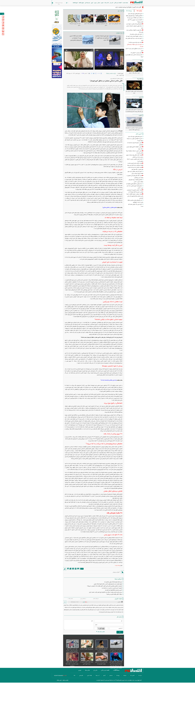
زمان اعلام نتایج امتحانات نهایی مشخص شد (113, 582)
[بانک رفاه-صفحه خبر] (57, 70)
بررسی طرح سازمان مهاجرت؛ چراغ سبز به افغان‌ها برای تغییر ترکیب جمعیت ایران (105, 592)
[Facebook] (70, 569)
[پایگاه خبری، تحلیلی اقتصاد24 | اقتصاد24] (134, 3)
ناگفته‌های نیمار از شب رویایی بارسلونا (134, 91)
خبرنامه (124, 675)
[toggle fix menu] (2, 14)
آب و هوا (97, 675)
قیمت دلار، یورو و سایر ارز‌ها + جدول (74, 24)
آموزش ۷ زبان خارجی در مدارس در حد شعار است (112, 588)
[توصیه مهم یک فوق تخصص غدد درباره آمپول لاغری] (86, 657)
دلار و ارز (111, 3)
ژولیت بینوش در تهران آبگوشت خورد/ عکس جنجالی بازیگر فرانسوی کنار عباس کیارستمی (134, 196)
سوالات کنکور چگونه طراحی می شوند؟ (114, 594)
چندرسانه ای (87, 3)
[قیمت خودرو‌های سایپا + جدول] (114, 18)
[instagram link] (3, 20)
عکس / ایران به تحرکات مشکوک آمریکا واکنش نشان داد (81, 67)
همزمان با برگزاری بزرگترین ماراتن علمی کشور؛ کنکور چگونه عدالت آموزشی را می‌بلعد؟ (104, 586)
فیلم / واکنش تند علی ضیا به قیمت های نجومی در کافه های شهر (110, 67)
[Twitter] (68, 569)
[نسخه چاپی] (89, 73)
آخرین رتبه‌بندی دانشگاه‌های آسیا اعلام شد (113, 590)
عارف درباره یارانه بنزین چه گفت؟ (135, 42)
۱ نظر (118, 75)
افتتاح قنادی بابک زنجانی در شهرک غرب (134, 24)
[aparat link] (3, 28)
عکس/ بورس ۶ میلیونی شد (136, 53)
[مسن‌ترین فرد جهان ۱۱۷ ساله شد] (86, 644)
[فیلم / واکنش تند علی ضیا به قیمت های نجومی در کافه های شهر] (109, 60)
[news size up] (101, 73)
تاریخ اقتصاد (75, 3)
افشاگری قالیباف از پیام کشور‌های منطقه (134, 16)
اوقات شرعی (89, 675)
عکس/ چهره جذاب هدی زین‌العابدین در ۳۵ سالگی (130, 7)
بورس (95, 3)
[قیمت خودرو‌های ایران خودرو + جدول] (100, 18)
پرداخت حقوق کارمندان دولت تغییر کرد (134, 36)
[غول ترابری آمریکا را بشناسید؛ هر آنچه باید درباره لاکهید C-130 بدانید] (115, 40)
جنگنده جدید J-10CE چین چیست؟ (134, 18)
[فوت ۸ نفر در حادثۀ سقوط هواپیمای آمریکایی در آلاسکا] (72, 644)
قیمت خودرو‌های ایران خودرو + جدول (101, 24)
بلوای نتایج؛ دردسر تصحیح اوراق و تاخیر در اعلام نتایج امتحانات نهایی (108, 584)
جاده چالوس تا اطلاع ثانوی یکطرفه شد (134, 184)
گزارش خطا (78, 569)
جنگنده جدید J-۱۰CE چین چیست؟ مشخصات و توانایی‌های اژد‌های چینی (76, 38)
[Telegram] (73, 569)
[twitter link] (3, 25)
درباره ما (140, 675)
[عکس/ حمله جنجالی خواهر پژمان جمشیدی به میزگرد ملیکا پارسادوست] (72, 657)
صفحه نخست (125, 3)
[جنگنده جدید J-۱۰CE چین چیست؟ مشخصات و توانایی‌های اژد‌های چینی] (88, 40)
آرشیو (104, 675)
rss (74, 675)
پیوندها (117, 675)
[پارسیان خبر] (57, 36)
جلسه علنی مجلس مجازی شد (136, 34)
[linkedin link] (3, 31)
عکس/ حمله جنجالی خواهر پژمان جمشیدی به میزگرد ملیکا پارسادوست (72, 664)
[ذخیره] (93, 73)
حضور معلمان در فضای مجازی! (110, 207)
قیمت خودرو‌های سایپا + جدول (114, 23)
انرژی (92, 3)
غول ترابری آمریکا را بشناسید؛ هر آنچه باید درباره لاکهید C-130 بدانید (102, 38)
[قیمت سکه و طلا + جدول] (87, 18)
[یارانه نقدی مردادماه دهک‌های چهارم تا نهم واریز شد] (101, 657)
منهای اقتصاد (81, 3)
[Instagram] (75, 569)
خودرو (102, 3)
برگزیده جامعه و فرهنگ (111, 73)
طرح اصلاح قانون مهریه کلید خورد (135, 14)
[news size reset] (98, 73)
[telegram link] (3, 17)
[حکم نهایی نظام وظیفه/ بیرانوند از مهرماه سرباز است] (101, 644)
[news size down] (95, 73)
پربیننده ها (129, 11)
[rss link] (3, 34)
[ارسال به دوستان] (91, 73)
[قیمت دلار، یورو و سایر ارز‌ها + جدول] (73, 18)
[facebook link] (3, 23)
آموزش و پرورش (116, 572)
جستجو (111, 675)
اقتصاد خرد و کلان (117, 3)
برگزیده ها (139, 11)
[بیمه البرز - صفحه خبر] (57, 16)
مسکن (98, 3)
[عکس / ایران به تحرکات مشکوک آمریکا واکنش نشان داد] (78, 60)
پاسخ (65, 602)
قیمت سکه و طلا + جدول (89, 23)
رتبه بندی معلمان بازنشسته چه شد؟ (109, 380)
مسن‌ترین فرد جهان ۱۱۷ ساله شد (86, 649)
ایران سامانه (59, 680)
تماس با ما (132, 675)
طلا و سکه (107, 3)
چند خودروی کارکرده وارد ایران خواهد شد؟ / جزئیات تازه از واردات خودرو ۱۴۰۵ (134, 110)
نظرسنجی (81, 675)
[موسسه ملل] (57, 55)
